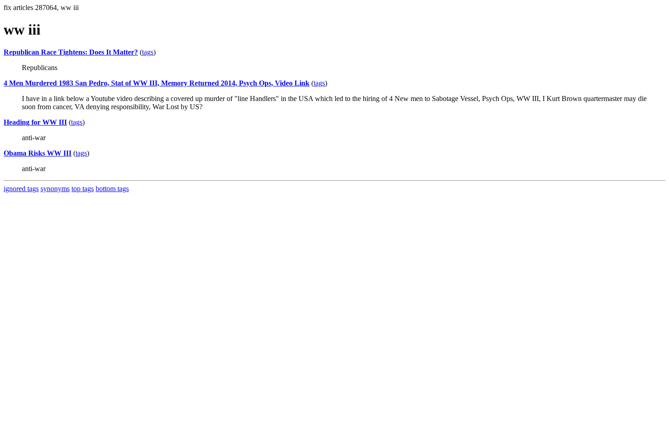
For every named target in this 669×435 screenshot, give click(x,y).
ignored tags (21, 188)
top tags (82, 188)
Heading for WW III (35, 122)
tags (147, 52)
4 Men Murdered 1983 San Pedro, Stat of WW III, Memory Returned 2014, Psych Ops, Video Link (156, 83)
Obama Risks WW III (37, 153)
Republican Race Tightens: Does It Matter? (71, 52)
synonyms (55, 188)
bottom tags (112, 188)
